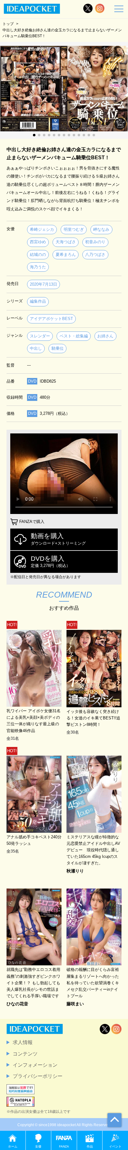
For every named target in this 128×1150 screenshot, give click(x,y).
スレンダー (40, 336)
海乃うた (38, 267)
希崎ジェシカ (42, 229)
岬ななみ (101, 229)
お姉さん (105, 336)
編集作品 (38, 301)
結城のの (38, 254)
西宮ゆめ (38, 241)
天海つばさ (66, 241)
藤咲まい (75, 1004)
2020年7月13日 (43, 284)
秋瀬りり (75, 871)
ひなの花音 (17, 1004)
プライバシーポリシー (37, 1076)
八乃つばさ (95, 254)
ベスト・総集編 (74, 336)
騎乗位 (58, 348)
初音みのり (95, 241)
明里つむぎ (74, 229)
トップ (8, 24)
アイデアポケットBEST (51, 318)
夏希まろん (66, 254)
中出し (36, 348)
